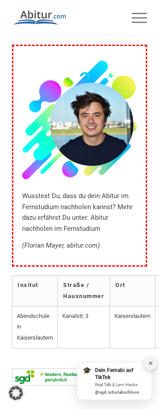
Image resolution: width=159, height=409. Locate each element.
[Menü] (135, 17)
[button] (16, 393)
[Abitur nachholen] (66, 17)
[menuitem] (135, 17)
